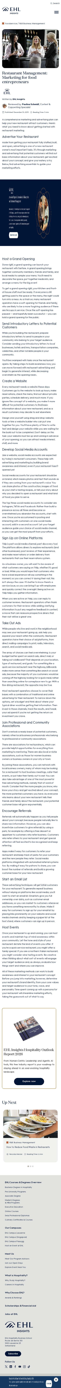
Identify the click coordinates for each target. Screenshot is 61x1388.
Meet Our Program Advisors (17, 1259)
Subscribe (13, 1353)
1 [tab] (28, 1166)
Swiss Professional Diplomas (17, 1215)
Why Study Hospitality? (15, 1280)
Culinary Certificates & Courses (18, 1220)
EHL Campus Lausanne (15, 1233)
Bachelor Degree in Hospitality (18, 1187)
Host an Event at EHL (14, 1246)
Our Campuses (13, 1227)
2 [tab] (30, 1166)
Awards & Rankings (13, 1298)
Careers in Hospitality (14, 1285)
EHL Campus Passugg (14, 1241)
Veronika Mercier (16, 1154)
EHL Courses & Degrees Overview (23, 1182)
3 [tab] (32, 1166)
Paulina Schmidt (30, 104)
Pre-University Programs (15, 1192)
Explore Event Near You (15, 1267)
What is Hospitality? (16, 1275)
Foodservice (11, 23)
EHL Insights (19, 99)
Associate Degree (13, 1196)
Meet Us (9, 1253)
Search (56, 3)
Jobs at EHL (11, 1314)
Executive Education (14, 1207)
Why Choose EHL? (14, 1292)
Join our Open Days (14, 1263)
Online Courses (11, 1211)
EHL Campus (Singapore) (16, 1237)
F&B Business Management (32, 23)
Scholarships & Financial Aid (20, 1305)
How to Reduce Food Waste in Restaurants (28, 1147)
